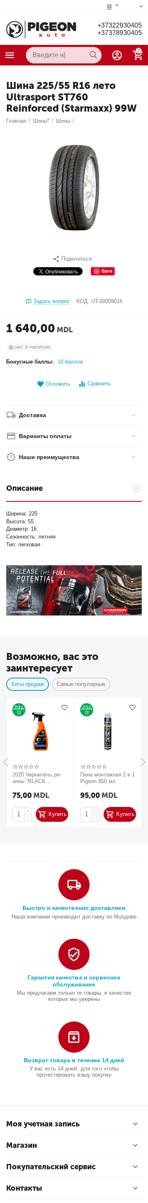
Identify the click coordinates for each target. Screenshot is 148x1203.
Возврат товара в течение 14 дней (74, 1060)
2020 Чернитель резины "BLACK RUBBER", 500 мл (36, 778)
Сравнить (99, 383)
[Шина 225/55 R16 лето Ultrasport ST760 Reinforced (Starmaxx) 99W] (74, 187)
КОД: (82, 301)
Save (107, 271)
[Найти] (93, 55)
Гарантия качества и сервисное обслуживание (74, 980)
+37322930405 (119, 25)
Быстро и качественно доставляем (74, 908)
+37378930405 (119, 32)
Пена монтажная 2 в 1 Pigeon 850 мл (107, 778)
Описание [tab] (24, 488)
